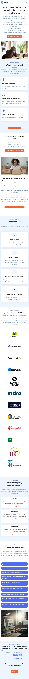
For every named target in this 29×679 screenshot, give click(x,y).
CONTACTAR (14, 671)
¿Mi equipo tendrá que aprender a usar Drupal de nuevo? (14, 599)
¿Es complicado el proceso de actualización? (12, 572)
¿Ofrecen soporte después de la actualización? (13, 594)
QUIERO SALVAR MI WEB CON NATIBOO (14, 150)
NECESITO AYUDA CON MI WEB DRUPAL (14, 207)
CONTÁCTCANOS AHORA (14, 128)
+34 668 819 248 (15, 655)
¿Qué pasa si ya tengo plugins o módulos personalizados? (12, 589)
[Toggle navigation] (26, 2)
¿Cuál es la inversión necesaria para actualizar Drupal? (13, 605)
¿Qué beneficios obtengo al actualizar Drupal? (13, 568)
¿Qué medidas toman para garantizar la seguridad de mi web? (14, 577)
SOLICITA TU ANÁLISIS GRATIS (14, 36)
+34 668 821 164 (15, 658)
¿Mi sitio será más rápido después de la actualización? (11, 583)
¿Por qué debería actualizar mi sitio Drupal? (12, 564)
